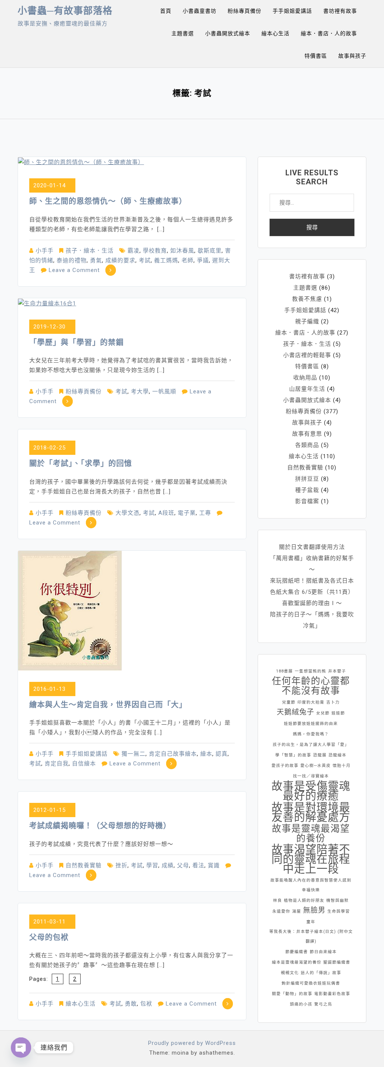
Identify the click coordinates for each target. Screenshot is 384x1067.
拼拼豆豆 (307, 478)
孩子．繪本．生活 (90, 250)
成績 (168, 865)
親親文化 (290, 972)
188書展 (284, 671)
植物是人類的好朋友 (304, 900)
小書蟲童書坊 (199, 11)
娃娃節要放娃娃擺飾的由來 (311, 723)
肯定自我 (57, 763)
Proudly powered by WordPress (192, 1043)
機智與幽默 (337, 900)
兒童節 (289, 702)
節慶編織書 (296, 951)
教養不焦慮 (307, 299)
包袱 (146, 1003)
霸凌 (134, 250)
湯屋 (296, 911)
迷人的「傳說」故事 (321, 972)
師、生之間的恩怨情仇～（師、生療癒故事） (108, 201)
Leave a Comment (74, 270)
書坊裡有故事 (340, 11)
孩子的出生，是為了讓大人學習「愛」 (311, 744)
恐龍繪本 (337, 755)
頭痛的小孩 (301, 1004)
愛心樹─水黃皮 (315, 765)
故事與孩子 (352, 56)
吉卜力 (333, 702)
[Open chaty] (21, 1047)
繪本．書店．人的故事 (329, 33)
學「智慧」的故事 (293, 755)
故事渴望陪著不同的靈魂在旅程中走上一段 (311, 859)
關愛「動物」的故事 (292, 993)
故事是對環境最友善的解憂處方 (311, 812)
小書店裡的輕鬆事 (307, 355)
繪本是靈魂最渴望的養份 (296, 962)
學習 (152, 865)
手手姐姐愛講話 (292, 11)
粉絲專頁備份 (244, 11)
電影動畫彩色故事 (332, 993)
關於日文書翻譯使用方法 (312, 547)
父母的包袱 (49, 937)
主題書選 (182, 33)
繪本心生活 (275, 33)
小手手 (45, 250)
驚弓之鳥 (323, 1004)
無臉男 (314, 910)
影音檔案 (307, 501)
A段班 (166, 513)
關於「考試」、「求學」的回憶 (80, 463)
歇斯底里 (210, 250)
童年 (310, 921)
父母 (183, 865)
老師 (188, 260)
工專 (205, 513)
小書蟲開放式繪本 (227, 33)
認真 (222, 753)
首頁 (165, 11)
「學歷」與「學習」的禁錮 (76, 342)
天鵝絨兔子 (295, 712)
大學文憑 (128, 513)
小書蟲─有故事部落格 (65, 10)
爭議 (203, 260)
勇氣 (96, 260)
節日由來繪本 (323, 951)
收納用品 (305, 377)
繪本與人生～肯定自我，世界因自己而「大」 (108, 704)
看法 (198, 865)
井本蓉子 (337, 671)
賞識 (214, 865)
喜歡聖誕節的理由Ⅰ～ (312, 603)
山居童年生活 (307, 389)
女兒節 (323, 713)
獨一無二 (134, 753)
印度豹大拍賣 (310, 702)
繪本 (206, 753)
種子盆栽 (307, 490)
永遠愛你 (281, 911)
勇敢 (131, 1003)
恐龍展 (320, 755)
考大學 (140, 391)
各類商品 (307, 445)
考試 (145, 260)
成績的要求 (120, 260)
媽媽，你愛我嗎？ (311, 734)
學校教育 (155, 250)
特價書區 (315, 56)
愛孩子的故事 (285, 765)
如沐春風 (182, 250)
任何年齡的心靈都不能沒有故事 (311, 686)
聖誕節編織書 (336, 962)
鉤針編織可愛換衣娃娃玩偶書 (311, 983)
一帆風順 (164, 391)
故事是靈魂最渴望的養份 (311, 833)
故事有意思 (307, 433)
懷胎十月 (342, 765)
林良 (277, 900)
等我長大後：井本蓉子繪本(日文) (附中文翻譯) (311, 936)
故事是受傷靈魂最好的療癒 (311, 791)
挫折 (122, 865)
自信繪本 (84, 763)
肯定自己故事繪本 (173, 753)
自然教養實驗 (84, 865)
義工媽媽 (166, 260)
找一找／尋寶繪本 (311, 776)
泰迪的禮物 (72, 260)
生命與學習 (338, 911)
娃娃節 (338, 713)
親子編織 (307, 321)
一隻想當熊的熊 (310, 671)
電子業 (187, 513)
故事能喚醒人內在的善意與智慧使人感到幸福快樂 (310, 885)
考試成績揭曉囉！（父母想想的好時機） (100, 825)
